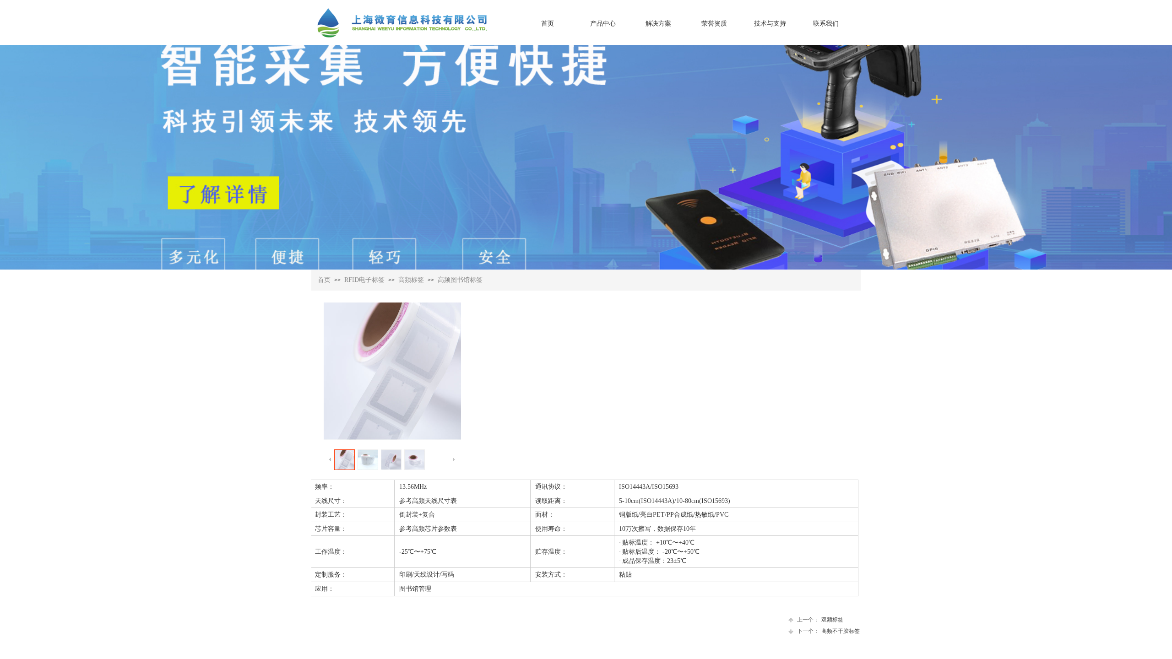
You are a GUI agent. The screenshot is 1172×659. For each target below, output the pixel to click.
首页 (324, 279)
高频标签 (411, 279)
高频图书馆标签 (460, 279)
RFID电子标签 (364, 279)
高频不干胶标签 (828, 631)
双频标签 (820, 619)
